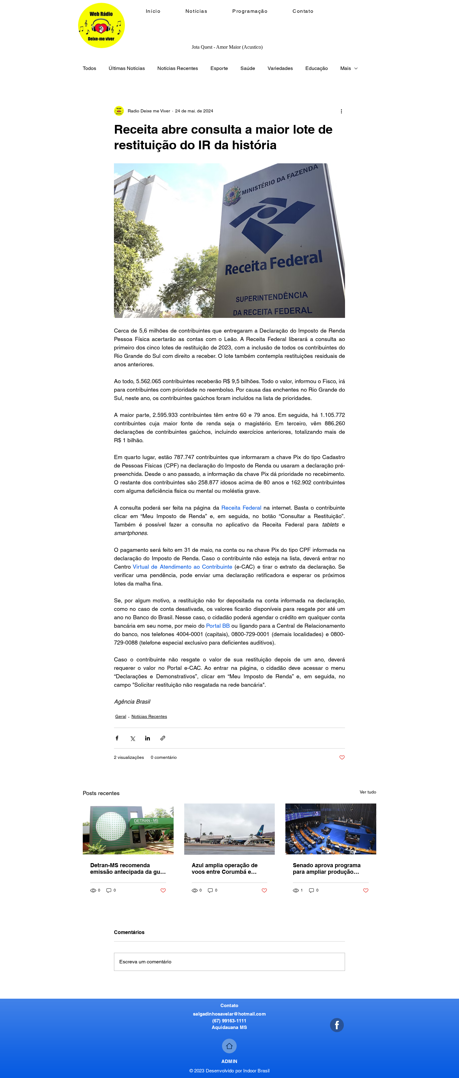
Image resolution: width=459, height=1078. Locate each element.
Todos (89, 68)
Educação (316, 68)
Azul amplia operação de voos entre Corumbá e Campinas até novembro (225, 868)
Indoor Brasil (256, 1070)
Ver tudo (368, 791)
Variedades (280, 68)
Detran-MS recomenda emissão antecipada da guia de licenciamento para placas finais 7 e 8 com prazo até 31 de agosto (127, 868)
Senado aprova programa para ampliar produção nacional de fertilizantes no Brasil (329, 868)
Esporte (219, 68)
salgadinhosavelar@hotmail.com (229, 1013)
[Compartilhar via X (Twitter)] (132, 738)
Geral (120, 716)
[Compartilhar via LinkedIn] (148, 738)
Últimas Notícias (127, 68)
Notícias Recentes (177, 68)
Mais (345, 68)
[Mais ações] (341, 111)
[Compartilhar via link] (163, 738)
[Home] (229, 1046)
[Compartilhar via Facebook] (117, 738)
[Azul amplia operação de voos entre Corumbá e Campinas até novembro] (229, 829)
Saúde (247, 68)
